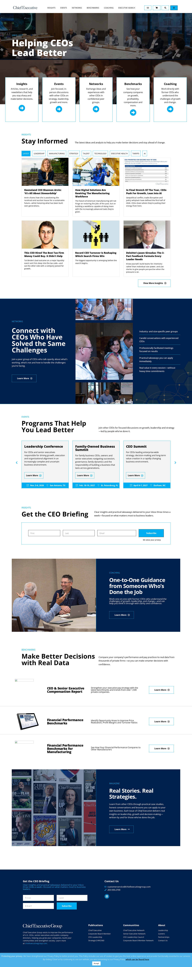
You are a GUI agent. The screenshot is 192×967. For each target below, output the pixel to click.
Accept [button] (96, 963)
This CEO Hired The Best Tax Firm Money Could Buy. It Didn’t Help (44, 254)
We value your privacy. (152, 540)
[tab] (26, 153)
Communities (131, 925)
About (161, 925)
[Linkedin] (106, 896)
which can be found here (137, 959)
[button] (16, 462)
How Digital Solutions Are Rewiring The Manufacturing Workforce (92, 193)
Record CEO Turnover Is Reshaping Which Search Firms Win (95, 254)
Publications (95, 925)
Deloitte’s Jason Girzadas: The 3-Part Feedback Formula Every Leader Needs (145, 256)
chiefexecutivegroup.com (36, 943)
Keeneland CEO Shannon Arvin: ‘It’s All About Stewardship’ (42, 191)
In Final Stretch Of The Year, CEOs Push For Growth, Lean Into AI (146, 191)
